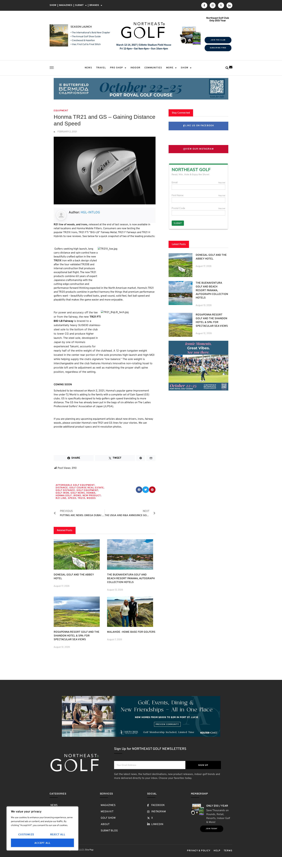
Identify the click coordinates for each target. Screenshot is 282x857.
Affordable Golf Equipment (75, 485)
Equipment (61, 110)
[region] (42, 828)
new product (92, 495)
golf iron (62, 493)
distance (62, 487)
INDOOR (135, 67)
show (184, 67)
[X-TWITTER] (221, 5)
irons (77, 495)
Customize (26, 834)
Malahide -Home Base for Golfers (131, 632)
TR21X (81, 498)
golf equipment (87, 490)
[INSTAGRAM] (213, 5)
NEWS (88, 67)
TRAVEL (101, 67)
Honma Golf (64, 495)
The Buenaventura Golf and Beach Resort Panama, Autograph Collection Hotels (131, 578)
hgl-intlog (90, 212)
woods (91, 498)
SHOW (53, 5)
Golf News (77, 493)
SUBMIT (79, 5)
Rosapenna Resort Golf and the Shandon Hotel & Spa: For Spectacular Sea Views (76, 635)
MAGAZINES (65, 5)
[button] (227, 68)
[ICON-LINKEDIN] (229, 5)
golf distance (65, 490)
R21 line (61, 498)
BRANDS (94, 5)
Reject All (57, 834)
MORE (169, 67)
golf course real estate (86, 487)
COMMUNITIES (153, 67)
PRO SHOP (116, 67)
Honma (90, 493)
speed (72, 498)
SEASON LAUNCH (81, 27)
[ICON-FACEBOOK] (204, 5)
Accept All (42, 843)
